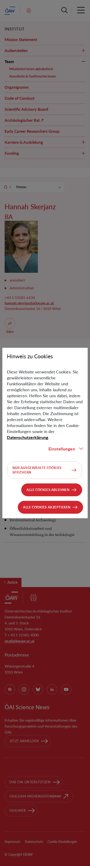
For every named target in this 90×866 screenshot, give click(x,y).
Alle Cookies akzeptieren (47, 507)
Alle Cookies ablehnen (48, 490)
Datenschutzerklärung (27, 437)
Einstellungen (61, 448)
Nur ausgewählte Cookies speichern (37, 470)
